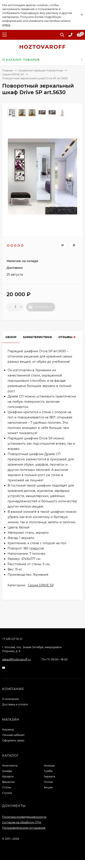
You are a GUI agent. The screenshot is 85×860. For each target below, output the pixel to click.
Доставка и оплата (15, 704)
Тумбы (48, 771)
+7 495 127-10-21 (12, 639)
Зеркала (49, 776)
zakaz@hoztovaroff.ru (16, 659)
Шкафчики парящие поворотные (40, 70)
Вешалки (8, 782)
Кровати (8, 776)
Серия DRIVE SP (13, 74)
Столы (6, 787)
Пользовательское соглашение (23, 827)
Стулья (7, 792)
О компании (10, 699)
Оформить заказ (13, 740)
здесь (6, 24)
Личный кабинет (13, 735)
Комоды (49, 765)
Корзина (8, 729)
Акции (48, 787)
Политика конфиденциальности (24, 817)
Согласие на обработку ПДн (21, 822)
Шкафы (7, 771)
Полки (48, 782)
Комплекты (9, 765)
